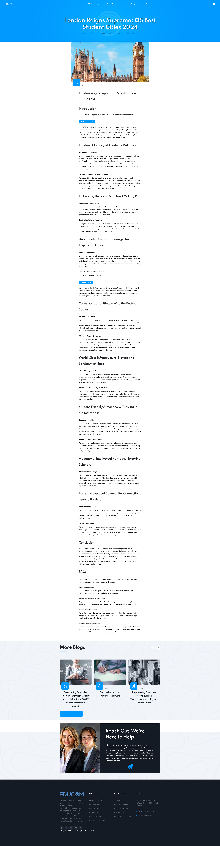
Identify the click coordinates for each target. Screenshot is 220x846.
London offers (86, 282)
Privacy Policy (80, 830)
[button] (158, 648)
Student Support (95, 4)
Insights (134, 4)
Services (122, 4)
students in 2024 (87, 122)
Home (84, 33)
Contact (146, 4)
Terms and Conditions (91, 830)
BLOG (91, 33)
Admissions (78, 4)
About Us (110, 4)
